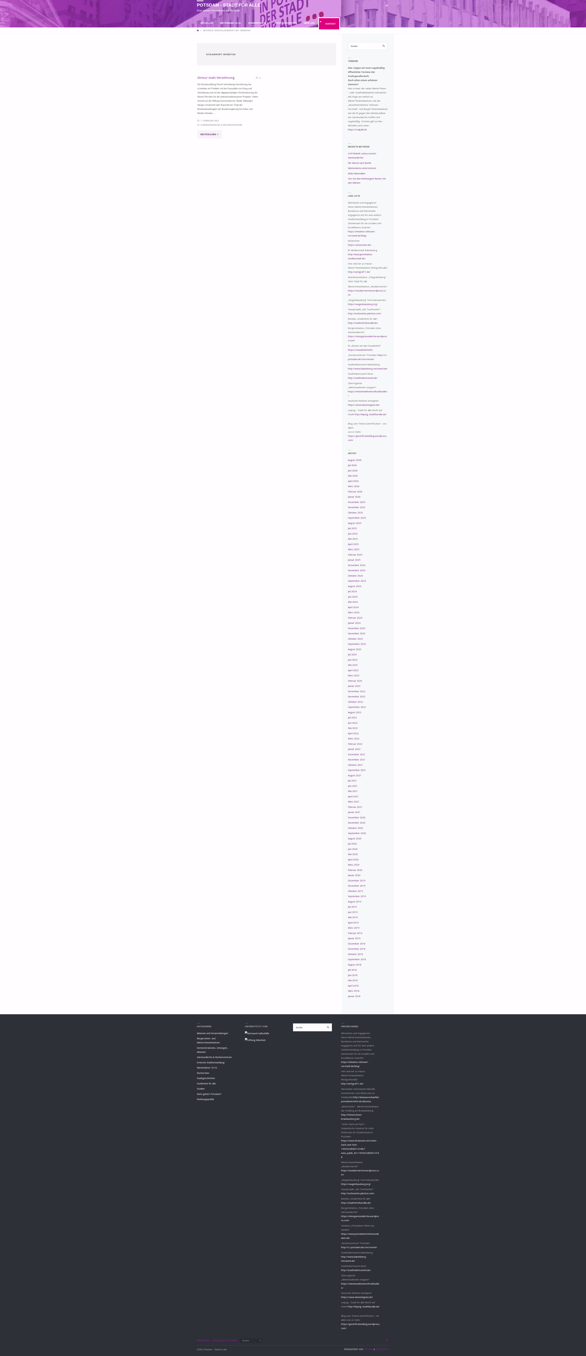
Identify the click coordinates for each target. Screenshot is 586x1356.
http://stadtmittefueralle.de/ (363, 322)
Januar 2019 (354, 938)
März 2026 (353, 486)
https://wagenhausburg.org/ (363, 304)
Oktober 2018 (355, 954)
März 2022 (353, 738)
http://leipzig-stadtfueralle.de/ (371, 414)
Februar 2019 (355, 933)
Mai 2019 (353, 917)
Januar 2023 (354, 685)
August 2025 (354, 523)
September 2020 (357, 833)
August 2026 (354, 459)
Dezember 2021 (356, 754)
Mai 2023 (353, 664)
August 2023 (354, 649)
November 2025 (356, 507)
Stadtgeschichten (206, 1078)
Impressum (203, 1340)
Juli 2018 (352, 969)
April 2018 (353, 985)
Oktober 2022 (355, 701)
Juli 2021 (352, 780)
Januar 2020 (354, 875)
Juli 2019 (352, 906)
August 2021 (354, 775)
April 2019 (353, 922)
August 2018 (354, 964)
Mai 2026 (353, 475)
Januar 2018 (354, 996)
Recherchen (203, 1072)
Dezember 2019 (356, 880)
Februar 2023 (355, 680)
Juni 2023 (353, 659)
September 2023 (357, 643)
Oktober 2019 (355, 891)
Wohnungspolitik (205, 1099)
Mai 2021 (353, 791)
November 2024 (356, 570)
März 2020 (353, 864)
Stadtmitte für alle (206, 1083)
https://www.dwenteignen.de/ (364, 404)
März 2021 (353, 801)
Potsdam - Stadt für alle (228, 5)
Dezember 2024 (356, 565)
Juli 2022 (352, 717)
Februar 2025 (355, 554)
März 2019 (353, 927)
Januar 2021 (354, 812)
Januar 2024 (354, 622)
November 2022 (356, 696)
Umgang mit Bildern (225, 1340)
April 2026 (353, 481)
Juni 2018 (353, 975)
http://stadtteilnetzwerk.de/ (363, 377)
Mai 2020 (353, 854)
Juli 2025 (352, 528)
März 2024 (353, 612)
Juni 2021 (353, 785)
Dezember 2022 (356, 691)
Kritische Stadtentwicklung (210, 1062)
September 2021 (357, 770)
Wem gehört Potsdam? (209, 1093)
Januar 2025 (354, 559)
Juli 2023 (352, 654)
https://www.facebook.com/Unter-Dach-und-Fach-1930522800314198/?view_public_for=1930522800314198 (360, 1149)
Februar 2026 (355, 491)
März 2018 (353, 990)
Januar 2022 (354, 749)
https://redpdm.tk (357, 129)
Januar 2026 (354, 496)
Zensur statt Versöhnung (216, 77)
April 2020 (353, 859)
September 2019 (357, 896)
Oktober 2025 (355, 512)
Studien (201, 1088)
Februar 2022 (355, 743)
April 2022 (353, 733)
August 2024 (354, 586)
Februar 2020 (355, 869)
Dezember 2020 (356, 817)
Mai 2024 (353, 601)
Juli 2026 (352, 465)
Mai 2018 (353, 980)
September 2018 (357, 959)
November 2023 (356, 633)
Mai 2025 (353, 538)
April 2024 (353, 607)
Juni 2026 (353, 470)
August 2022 (354, 712)
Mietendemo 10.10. (207, 1067)
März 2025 (353, 549)
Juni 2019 (353, 912)
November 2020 (356, 822)
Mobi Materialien (356, 173)
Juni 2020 (353, 848)
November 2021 (356, 759)
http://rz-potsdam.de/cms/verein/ (359, 1247)
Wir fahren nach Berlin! (359, 162)
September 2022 (357, 706)
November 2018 (356, 948)
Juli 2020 (352, 843)
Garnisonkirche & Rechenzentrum (221, 125)
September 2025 (357, 517)
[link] (273, 35)
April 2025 (353, 544)
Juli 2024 (352, 591)
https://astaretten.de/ (359, 244)
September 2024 (357, 580)
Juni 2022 (353, 722)
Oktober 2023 (355, 638)
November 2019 (356, 885)
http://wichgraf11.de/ (359, 271)
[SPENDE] (386, 5)
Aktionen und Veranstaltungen (212, 1033)
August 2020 (354, 838)
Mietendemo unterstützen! (362, 168)
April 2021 (353, 796)
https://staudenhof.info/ (360, 349)
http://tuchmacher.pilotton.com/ (364, 313)
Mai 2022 (353, 727)
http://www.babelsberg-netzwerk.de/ (368, 368)
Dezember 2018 (356, 943)
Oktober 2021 (355, 764)
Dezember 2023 (356, 628)
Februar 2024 (355, 617)
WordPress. (382, 1349)
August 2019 (354, 901)
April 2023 (353, 670)
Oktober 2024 (355, 575)
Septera (368, 1349)
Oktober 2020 (355, 827)
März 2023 (353, 675)
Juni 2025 (353, 533)
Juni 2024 (353, 596)
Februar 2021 (355, 806)
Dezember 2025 (356, 502)
